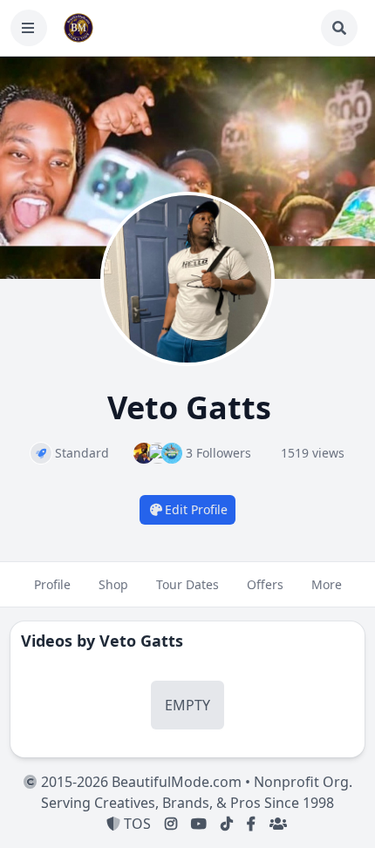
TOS (135, 823)
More (326, 584)
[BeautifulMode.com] (78, 27)
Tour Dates (187, 584)
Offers (265, 584)
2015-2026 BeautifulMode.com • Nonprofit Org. (195, 781)
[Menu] (28, 27)
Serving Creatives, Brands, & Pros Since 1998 (187, 802)
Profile (52, 584)
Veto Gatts (141, 640)
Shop (113, 584)
